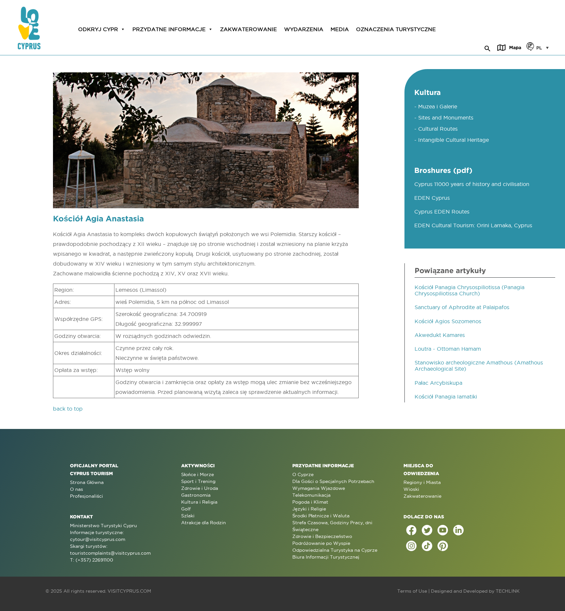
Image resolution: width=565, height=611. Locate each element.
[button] (487, 47)
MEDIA (340, 29)
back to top (68, 409)
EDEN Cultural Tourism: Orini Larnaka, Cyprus (473, 225)
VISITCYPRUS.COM (129, 591)
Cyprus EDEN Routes (442, 211)
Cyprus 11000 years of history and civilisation (471, 184)
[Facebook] (411, 530)
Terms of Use (412, 591)
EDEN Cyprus (432, 198)
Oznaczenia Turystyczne (396, 29)
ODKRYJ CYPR (98, 29)
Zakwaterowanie (248, 29)
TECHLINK (508, 591)
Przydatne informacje (169, 29)
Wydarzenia (303, 29)
